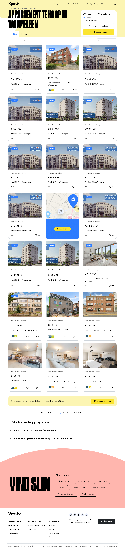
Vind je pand (105, 4)
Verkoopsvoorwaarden (72, 546)
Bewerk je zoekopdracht (99, 32)
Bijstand (52, 529)
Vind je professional (61, 4)
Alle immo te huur (64, 481)
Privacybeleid (97, 546)
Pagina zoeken (31, 529)
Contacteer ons (54, 533)
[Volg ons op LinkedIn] (78, 514)
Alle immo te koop (79, 488)
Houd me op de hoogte (102, 401)
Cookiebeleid (86, 546)
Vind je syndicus (88, 494)
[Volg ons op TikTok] (86, 514)
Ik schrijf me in (106, 521)
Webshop (61, 488)
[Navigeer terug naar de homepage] (14, 4)
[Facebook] (74, 514)
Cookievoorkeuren (110, 546)
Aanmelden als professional (36, 525)
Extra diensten (54, 537)
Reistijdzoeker (78, 4)
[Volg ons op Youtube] (82, 514)
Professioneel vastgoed (66, 494)
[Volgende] (71, 412)
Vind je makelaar (99, 488)
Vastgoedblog (92, 4)
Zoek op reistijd (83, 481)
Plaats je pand (13, 525)
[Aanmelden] (115, 4)
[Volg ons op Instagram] (70, 514)
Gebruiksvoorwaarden (55, 546)
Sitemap (43, 546)
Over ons (52, 525)
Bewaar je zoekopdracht (99, 26)
